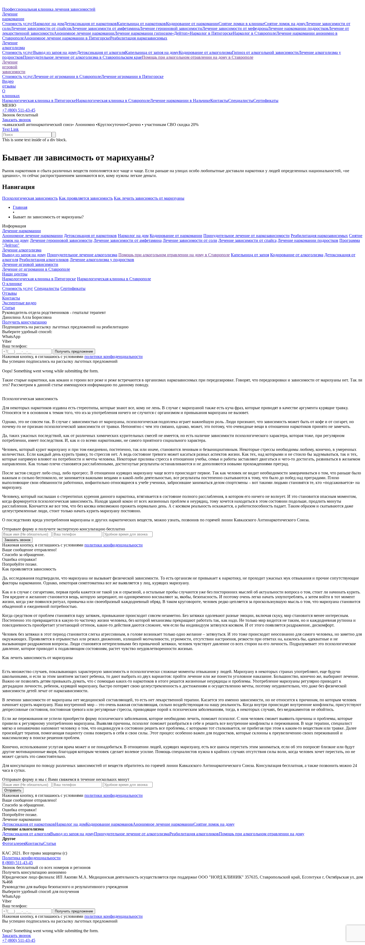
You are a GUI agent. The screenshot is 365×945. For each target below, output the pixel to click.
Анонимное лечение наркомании (84, 33)
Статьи (8, 307)
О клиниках (11, 93)
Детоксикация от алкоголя (101, 52)
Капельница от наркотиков (141, 23)
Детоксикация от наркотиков (90, 23)
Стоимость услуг (17, 23)
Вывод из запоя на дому (55, 52)
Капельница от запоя (250, 255)
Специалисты (240, 100)
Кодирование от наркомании (192, 23)
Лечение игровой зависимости (13, 67)
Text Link (10, 129)
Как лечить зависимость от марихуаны (149, 198)
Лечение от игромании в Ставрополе (67, 76)
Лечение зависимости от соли (190, 240)
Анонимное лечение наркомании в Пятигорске (67, 38)
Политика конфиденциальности (31, 858)
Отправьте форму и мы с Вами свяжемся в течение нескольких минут (65, 779)
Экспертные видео (19, 303)
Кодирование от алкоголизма (205, 52)
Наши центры (15, 274)
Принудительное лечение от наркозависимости (246, 235)
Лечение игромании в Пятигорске (132, 76)
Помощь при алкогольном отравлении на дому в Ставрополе (197, 57)
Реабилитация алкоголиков (44, 259)
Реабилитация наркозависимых (138, 38)
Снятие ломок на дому (284, 23)
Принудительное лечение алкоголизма (82, 255)
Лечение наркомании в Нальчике (180, 100)
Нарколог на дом (48, 23)
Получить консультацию (24, 322)
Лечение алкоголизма (21, 250)
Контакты (219, 100)
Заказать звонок (16, 119)
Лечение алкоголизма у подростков (102, 259)
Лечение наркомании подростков (298, 28)
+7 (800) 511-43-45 (18, 110)
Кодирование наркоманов (109, 824)
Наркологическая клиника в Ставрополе (113, 100)
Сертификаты (265, 100)
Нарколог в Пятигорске (211, 33)
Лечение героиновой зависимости (170, 28)
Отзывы (9, 293)
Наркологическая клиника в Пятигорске (39, 100)
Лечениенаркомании (13, 16)
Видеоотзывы (9, 83)
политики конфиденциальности (113, 356)
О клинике (12, 283)
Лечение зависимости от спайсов (41, 28)
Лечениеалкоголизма (13, 45)
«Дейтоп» (181, 33)
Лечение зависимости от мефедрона (235, 28)
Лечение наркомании (21, 231)
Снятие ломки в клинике (241, 23)
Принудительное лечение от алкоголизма (131, 834)
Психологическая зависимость (30, 198)
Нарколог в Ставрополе (254, 33)
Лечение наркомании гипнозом (143, 33)
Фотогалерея (13, 843)
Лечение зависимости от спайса (247, 240)
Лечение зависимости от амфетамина (105, 28)
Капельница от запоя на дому (152, 52)
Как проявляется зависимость (86, 198)
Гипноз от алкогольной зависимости (265, 52)
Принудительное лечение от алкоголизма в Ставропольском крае (82, 57)
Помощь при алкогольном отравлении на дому (261, 834)
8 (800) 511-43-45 (17, 862)
